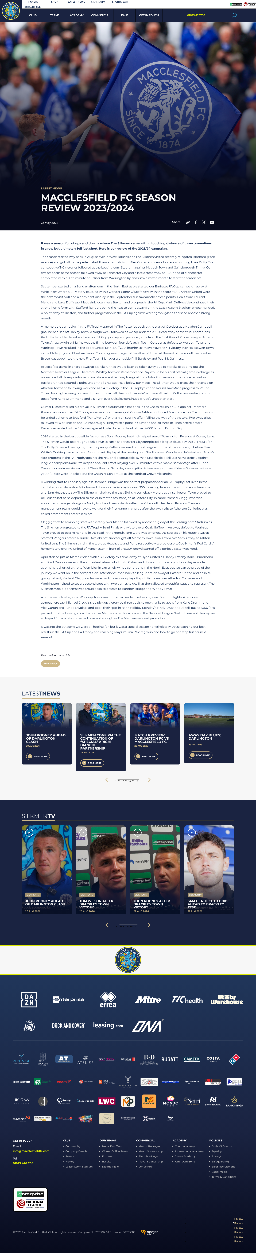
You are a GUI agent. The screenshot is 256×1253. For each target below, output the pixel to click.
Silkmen (98, 2)
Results (106, 1161)
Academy (77, 15)
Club (33, 15)
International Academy (189, 1151)
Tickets (33, 2)
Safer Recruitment (223, 1166)
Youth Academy (185, 1146)
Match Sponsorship (151, 1151)
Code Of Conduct (223, 1146)
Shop (54, 2)
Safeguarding (220, 1161)
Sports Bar (120, 2)
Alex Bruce (50, 663)
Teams (54, 15)
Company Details (76, 1151)
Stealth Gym (33, 7)
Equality (217, 1151)
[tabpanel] (47, 733)
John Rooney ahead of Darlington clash (46, 738)
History (69, 1161)
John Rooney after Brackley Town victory (152, 904)
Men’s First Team (112, 1146)
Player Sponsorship (151, 1161)
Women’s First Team (115, 1151)
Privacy (216, 1156)
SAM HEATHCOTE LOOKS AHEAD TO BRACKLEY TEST (208, 904)
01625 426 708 (23, 1163)
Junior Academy (185, 1156)
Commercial (100, 15)
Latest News (76, 2)
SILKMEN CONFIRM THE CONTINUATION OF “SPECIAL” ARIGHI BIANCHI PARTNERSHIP (100, 741)
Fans (124, 15)
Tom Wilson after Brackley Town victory (96, 904)
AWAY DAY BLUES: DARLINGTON (205, 737)
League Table (110, 1166)
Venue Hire (146, 1166)
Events (69, 1156)
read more (40, 756)
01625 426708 (196, 15)
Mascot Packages (149, 1146)
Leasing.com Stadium (79, 1166)
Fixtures (107, 1156)
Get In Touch (149, 15)
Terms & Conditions (224, 1176)
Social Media (219, 1171)
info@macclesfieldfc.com (31, 1151)
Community (72, 1146)
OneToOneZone (185, 1161)
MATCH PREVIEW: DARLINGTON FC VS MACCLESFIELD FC (151, 738)
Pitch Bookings (148, 1156)
